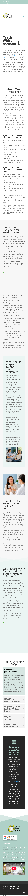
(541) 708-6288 (14, 781)
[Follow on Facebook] (21, 892)
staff (6, 856)
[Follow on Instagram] (24, 892)
